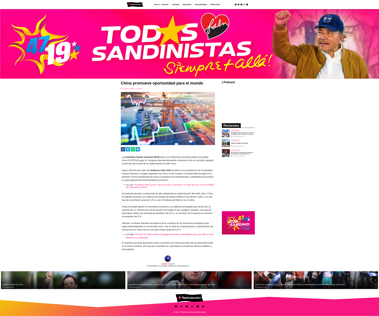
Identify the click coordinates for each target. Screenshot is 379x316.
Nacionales (187, 4)
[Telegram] (247, 4)
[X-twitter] (181, 306)
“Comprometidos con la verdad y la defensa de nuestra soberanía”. (167, 266)
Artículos (175, 4)
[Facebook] (236, 4)
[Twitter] (238, 4)
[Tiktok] (203, 306)
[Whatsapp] (244, 4)
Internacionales (201, 4)
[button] (188, 290)
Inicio (156, 4)
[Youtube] (241, 4)
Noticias (165, 4)
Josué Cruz (168, 264)
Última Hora (215, 4)
